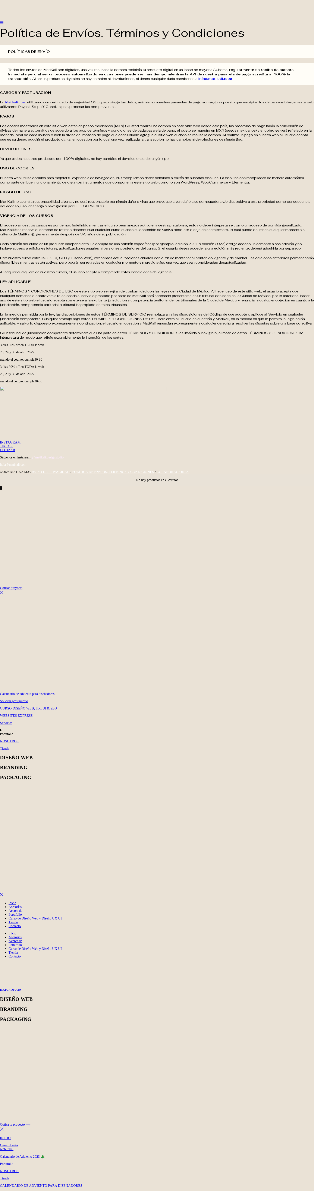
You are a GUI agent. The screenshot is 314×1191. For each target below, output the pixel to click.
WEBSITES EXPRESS (16, 715)
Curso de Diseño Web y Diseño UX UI (35, 918)
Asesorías (15, 907)
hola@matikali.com (13, 464)
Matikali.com (15, 102)
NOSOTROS (9, 741)
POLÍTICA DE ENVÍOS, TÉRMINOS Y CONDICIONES (113, 472)
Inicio (12, 903)
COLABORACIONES (173, 472)
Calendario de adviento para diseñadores (27, 694)
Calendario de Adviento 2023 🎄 (22, 1156)
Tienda (4, 748)
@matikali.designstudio (48, 457)
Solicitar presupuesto (14, 701)
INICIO (5, 1138)
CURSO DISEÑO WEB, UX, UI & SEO (28, 708)
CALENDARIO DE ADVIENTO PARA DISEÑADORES (41, 1185)
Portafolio (15, 914)
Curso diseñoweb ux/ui (9, 1147)
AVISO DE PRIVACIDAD (51, 472)
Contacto (15, 926)
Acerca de (15, 910)
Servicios (6, 723)
